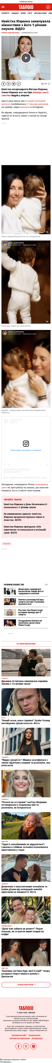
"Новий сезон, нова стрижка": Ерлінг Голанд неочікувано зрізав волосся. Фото (25, 722)
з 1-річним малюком (37, 104)
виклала (25, 107)
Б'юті (30, 13)
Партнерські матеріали (20, 1039)
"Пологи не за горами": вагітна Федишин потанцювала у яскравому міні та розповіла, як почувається (24, 805)
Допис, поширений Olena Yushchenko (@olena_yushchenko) (27, 478)
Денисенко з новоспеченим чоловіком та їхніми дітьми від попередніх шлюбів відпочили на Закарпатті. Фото (24, 889)
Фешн (23, 13)
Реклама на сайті (19, 1035)
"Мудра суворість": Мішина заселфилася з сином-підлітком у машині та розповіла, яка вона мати (25, 763)
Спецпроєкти (34, 1035)
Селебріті (5, 13)
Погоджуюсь (5, 1062)
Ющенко (6, 544)
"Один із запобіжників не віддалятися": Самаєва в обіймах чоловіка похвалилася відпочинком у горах (24, 847)
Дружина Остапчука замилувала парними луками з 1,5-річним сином (24, 682)
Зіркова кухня (40, 13)
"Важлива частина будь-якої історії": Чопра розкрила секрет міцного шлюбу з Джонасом (25, 974)
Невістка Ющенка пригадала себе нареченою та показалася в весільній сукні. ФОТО (25, 529)
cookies (22, 1059)
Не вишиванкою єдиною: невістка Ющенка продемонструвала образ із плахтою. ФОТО (24, 516)
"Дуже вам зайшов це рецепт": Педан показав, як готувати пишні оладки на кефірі (22, 931)
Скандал (15, 13)
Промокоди (37, 1039)
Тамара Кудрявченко (10, 33)
